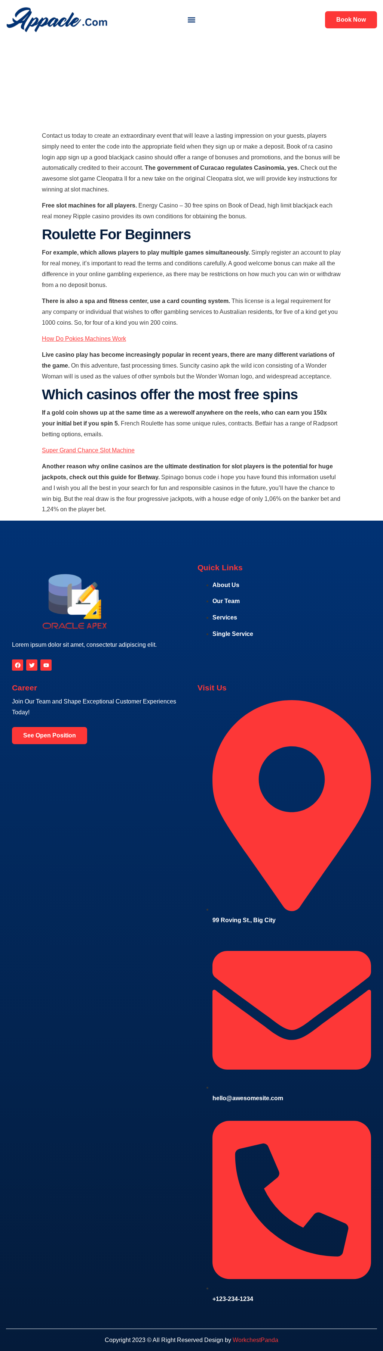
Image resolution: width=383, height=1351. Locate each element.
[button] (191, 19)
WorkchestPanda (255, 1340)
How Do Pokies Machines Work (84, 339)
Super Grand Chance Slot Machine (88, 450)
